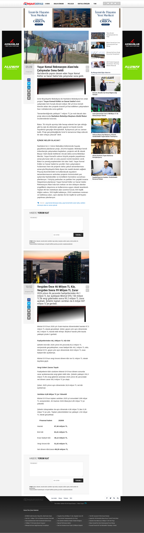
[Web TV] (108, 3)
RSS (71, 498)
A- (87, 70)
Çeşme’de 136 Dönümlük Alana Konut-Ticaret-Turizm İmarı (103, 518)
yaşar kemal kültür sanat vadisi (71, 203)
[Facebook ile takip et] (107, 498)
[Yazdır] (28, 94)
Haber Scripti (80, 503)
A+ (87, 67)
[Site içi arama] (118, 3)
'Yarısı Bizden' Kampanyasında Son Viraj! (67, 518)
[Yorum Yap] (28, 98)
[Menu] (104, 3)
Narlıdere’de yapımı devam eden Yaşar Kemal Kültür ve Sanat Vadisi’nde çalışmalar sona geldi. (60, 74)
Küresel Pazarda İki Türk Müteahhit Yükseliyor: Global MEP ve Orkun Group (101, 526)
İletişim (66, 498)
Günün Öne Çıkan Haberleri (31, 510)
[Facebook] (28, 79)
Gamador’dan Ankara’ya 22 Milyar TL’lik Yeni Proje (101, 520)
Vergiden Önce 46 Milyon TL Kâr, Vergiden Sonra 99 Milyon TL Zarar (69, 516)
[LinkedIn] (28, 87)
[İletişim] (115, 3)
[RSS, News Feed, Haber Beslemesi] (114, 498)
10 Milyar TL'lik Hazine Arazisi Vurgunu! (35, 523)
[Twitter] (28, 83)
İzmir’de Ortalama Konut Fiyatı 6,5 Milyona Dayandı (70, 525)
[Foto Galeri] (111, 3)
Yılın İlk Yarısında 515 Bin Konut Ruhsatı (99, 516)
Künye (60, 498)
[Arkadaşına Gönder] (28, 90)
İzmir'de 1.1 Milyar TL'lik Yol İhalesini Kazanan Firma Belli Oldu (39, 519)
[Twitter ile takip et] (110, 498)
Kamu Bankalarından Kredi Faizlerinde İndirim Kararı (38, 520)
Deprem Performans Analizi (64, 523)
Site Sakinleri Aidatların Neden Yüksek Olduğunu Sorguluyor (69, 521)
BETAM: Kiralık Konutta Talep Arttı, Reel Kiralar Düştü (38, 516)
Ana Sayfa (54, 498)
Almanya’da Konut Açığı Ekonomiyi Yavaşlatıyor (37, 525)
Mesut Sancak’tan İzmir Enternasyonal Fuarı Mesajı (102, 523)
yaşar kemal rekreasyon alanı (53, 203)
